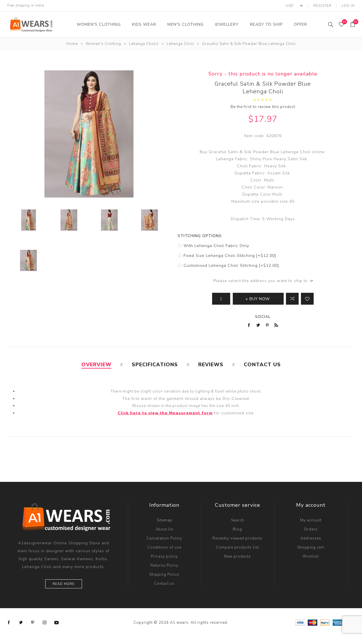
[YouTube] (56, 622)
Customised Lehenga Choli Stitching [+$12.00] (231, 265)
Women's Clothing (99, 24)
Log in (348, 5)
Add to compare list (292, 299)
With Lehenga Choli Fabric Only (216, 245)
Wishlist (311, 556)
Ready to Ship (266, 24)
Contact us (164, 583)
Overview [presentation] (96, 364)
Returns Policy (164, 565)
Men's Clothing (185, 24)
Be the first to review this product (262, 106)
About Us (164, 529)
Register (322, 5)
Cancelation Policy (164, 538)
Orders (311, 529)
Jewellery (227, 24)
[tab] (96, 364)
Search (237, 520)
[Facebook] (9, 622)
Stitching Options (200, 236)
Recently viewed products (237, 538)
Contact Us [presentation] (262, 364)
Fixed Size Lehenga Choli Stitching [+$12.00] (230, 255)
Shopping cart (310, 547)
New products (237, 556)
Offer (300, 24)
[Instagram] (44, 622)
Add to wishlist (307, 299)
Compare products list (237, 547)
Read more (64, 584)
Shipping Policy (164, 574)
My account (311, 520)
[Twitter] (20, 622)
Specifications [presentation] (155, 364)
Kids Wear (144, 24)
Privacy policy (164, 556)
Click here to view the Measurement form (165, 413)
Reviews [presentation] (210, 364)
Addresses (310, 538)
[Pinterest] (32, 622)
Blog (237, 529)
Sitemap (164, 520)
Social (263, 316)
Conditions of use (164, 547)
